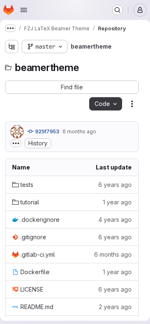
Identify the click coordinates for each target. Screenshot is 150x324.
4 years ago (115, 219)
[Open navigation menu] (23, 10)
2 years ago (115, 306)
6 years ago (115, 184)
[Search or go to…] (117, 10)
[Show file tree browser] (11, 46)
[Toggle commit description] (15, 143)
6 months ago (79, 131)
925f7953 (46, 131)
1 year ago (117, 202)
